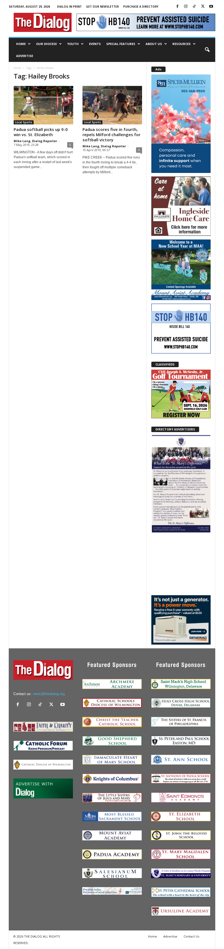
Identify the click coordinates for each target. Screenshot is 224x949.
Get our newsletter (102, 6)
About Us (154, 44)
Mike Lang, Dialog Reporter (35, 141)
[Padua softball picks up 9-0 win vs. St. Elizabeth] (43, 105)
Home (21, 44)
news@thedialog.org (49, 694)
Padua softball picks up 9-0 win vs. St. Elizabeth (41, 132)
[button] (207, 50)
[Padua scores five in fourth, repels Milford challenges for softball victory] (112, 105)
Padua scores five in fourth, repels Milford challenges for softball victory (111, 134)
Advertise (24, 56)
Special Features (120, 44)
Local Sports (23, 122)
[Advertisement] (181, 563)
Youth (73, 44)
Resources (181, 44)
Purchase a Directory (140, 6)
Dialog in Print (69, 6)
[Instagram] (185, 7)
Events (95, 44)
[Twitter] (202, 7)
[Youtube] (211, 7)
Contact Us (191, 936)
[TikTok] (194, 7)
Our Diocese (46, 44)
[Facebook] (177, 7)
